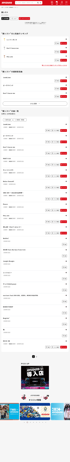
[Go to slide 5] (36, 422)
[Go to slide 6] (39, 422)
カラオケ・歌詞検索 (9, 7)
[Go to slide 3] (30, 422)
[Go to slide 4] (33, 422)
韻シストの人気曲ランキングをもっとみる (54, 65)
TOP (2, 7)
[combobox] (19, 119)
